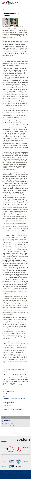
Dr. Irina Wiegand (6, 420)
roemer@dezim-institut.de (14, 409)
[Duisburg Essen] (12, 466)
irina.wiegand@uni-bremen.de (14, 425)
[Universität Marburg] (4, 466)
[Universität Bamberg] (19, 461)
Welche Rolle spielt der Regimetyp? (10, 15)
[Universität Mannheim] (27, 461)
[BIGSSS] (12, 461)
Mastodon (25, 471)
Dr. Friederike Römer (8, 402)
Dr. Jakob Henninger (8, 391)
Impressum (12, 475)
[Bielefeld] (19, 466)
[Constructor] (4, 461)
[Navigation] (27, 3)
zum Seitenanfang (15, 432)
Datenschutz (19, 475)
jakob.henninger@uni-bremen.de (15, 398)
